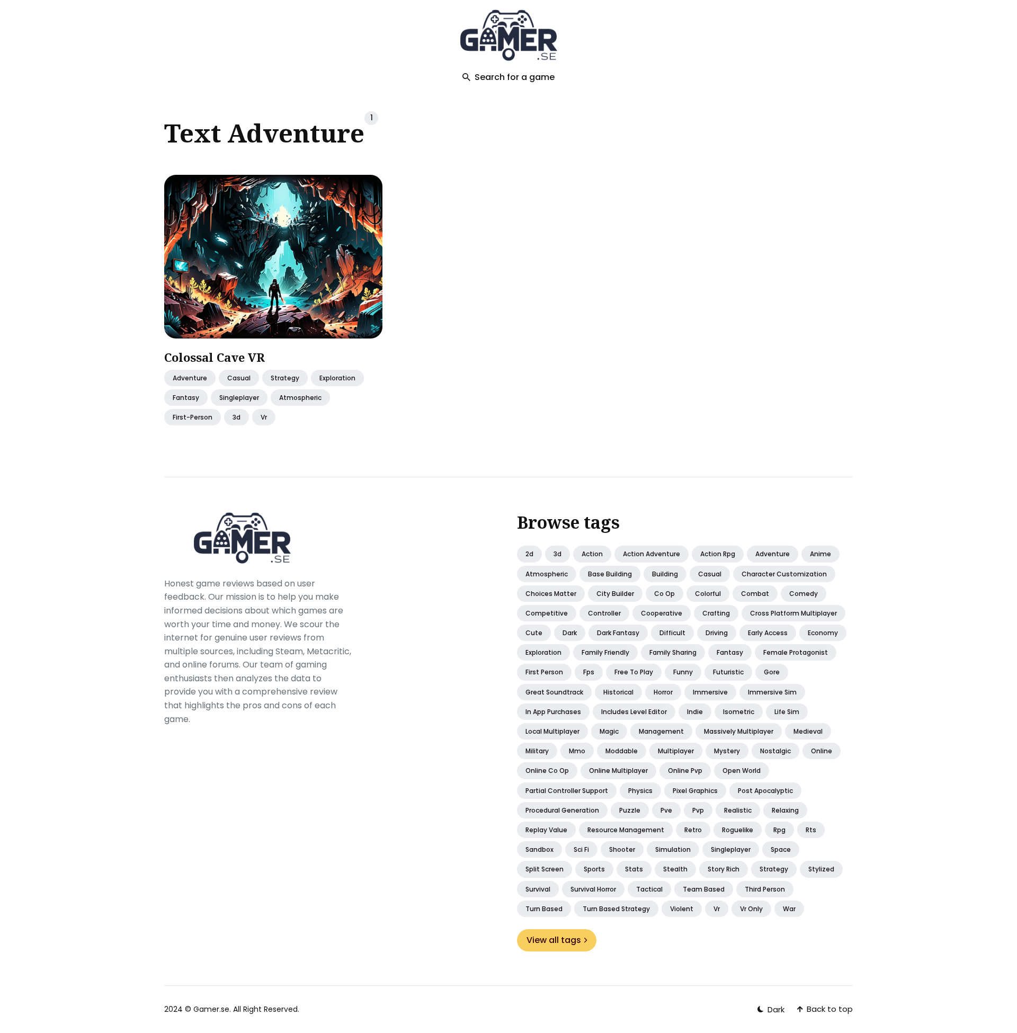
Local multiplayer (552, 731)
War (789, 908)
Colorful (708, 593)
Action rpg (717, 553)
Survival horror (593, 889)
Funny (683, 671)
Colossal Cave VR (214, 357)
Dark (570, 632)
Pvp (698, 810)
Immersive (710, 692)
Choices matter (550, 593)
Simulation (673, 849)
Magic (609, 731)
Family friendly (605, 652)
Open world (741, 770)
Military (537, 750)
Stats (634, 869)
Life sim (786, 711)
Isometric (738, 711)
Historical (618, 692)
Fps (588, 671)
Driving (717, 632)
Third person (765, 889)
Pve (666, 810)
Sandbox (539, 849)
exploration (337, 377)
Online (821, 750)
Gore (772, 671)
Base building (610, 573)
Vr (716, 908)
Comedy (803, 593)
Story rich (723, 869)
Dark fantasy (618, 632)
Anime (820, 553)
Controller (604, 613)
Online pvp (685, 770)
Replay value (546, 829)
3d (236, 417)
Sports (594, 869)
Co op (664, 593)
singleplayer (239, 397)
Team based (704, 889)
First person (544, 671)
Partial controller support (566, 790)
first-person (192, 417)
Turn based (544, 908)
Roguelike (737, 829)
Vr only (751, 908)
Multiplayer (676, 750)
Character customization (784, 573)
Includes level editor (634, 711)
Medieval (808, 731)
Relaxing (785, 810)
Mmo (577, 750)
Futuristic (728, 671)
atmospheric (300, 397)
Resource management (625, 829)
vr (264, 417)
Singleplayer (731, 849)
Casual (709, 573)
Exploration (543, 652)
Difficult (672, 632)
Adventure (190, 377)
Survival (537, 889)
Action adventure (651, 553)
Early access (768, 632)
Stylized (821, 869)
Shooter (622, 849)
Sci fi (581, 849)
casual (239, 377)
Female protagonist (795, 652)
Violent (681, 908)
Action (592, 553)
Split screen (544, 869)
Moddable (621, 750)
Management (661, 731)
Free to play (633, 671)
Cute (533, 632)
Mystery (727, 750)
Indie (695, 711)
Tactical (649, 889)
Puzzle (629, 810)
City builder (615, 593)
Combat (755, 593)
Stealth (675, 869)
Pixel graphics (695, 790)
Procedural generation (562, 810)
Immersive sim (772, 692)
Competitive (546, 613)
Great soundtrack (554, 692)
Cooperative (661, 613)
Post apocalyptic (765, 790)
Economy (823, 632)
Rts (811, 829)
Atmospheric (546, 573)
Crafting (716, 613)
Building (665, 573)
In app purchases (553, 711)
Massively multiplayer (738, 731)
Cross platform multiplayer (793, 613)
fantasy (186, 397)
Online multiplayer (618, 770)
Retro (693, 829)
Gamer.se (211, 1009)
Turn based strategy (616, 908)
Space (781, 849)
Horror (663, 692)
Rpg (779, 829)
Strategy (285, 377)
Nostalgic (775, 750)
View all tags (554, 940)
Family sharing (673, 652)
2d (529, 553)
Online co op (547, 770)
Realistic (738, 810)
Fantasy (730, 652)
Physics (640, 790)
